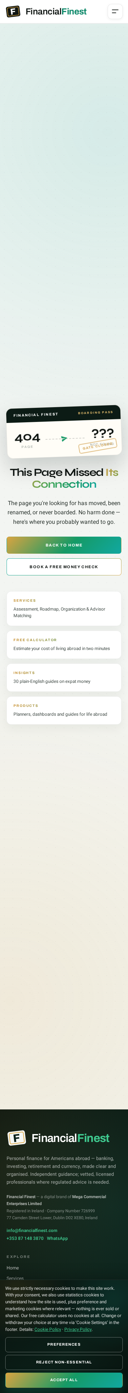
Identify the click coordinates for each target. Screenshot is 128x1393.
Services (15, 1278)
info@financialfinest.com (32, 1230)
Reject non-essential (64, 1362)
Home (13, 1268)
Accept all (64, 1380)
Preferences (64, 1344)
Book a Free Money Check (64, 567)
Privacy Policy (78, 1329)
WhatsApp (57, 1238)
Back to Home (64, 545)
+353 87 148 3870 (25, 1238)
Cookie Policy (47, 1329)
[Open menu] (115, 11)
